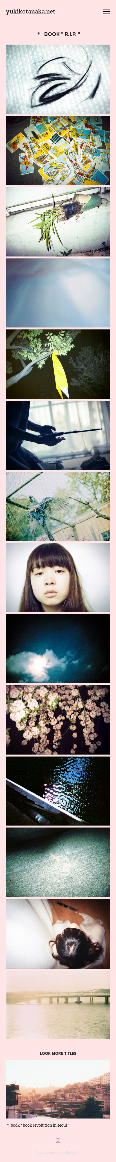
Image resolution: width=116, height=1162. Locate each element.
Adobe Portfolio (68, 1152)
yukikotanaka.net (30, 11)
